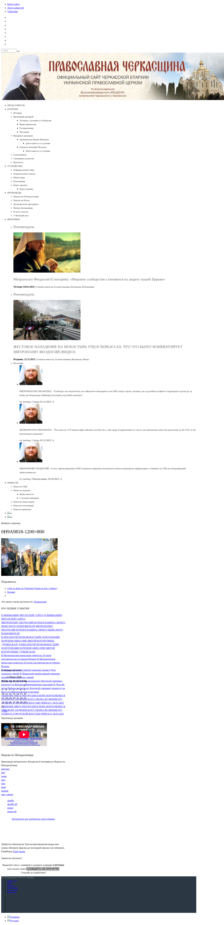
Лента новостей (15, 8)
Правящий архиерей (23, 117)
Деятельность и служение (38, 143)
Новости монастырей (23, 502)
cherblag (26, 402)
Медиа (86, 359)
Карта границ (26, 189)
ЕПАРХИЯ (12, 109)
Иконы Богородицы (23, 208)
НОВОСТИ (12, 483)
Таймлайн (12, 11)
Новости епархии (21, 490)
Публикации (88, 287)
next (3, 780)
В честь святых (20, 212)
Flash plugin (19, 851)
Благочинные (20, 155)
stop (3, 783)
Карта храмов (20, 185)
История (17, 113)
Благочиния (19, 181)
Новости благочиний (23, 506)
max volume (7, 794)
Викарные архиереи (23, 136)
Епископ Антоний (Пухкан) (33, 147)
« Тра (4, 711)
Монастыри (19, 177)
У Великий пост (21, 215)
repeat (10, 808)
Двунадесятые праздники (25, 204)
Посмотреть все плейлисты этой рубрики (33, 819)
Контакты (18, 162)
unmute (4, 791)
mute (3, 787)
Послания (24, 132)
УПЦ (9, 884)
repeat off (11, 811)
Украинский (40, 601)
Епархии (11, 886)
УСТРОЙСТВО (14, 166)
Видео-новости (27, 494)
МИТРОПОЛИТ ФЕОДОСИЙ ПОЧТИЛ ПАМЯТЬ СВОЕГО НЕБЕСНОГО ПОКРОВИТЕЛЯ (32, 630)
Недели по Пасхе (21, 200)
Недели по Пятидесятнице (26, 196)
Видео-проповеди (28, 124)
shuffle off (12, 804)
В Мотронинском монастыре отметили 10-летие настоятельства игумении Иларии (30, 663)
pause (4, 776)
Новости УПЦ (20, 487)
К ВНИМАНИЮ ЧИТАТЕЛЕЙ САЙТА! (22, 615)
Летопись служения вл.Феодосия (35, 120)
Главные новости (44, 287)
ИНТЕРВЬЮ (13, 219)
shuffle (10, 800)
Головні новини (61, 287)
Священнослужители (23, 158)
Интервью (76, 287)
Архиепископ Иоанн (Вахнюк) (34, 139)
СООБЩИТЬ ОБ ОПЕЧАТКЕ (43, 869)
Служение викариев (29, 498)
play (3, 772)
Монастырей (12, 888)
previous (5, 769)
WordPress (30, 877)
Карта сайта (13, 4)
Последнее (18, 363)
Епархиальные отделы (24, 174)
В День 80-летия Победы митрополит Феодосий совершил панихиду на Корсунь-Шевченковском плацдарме (33, 688)
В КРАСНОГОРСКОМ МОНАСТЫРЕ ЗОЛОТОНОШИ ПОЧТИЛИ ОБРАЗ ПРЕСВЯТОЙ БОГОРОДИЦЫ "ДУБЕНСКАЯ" (30, 641)
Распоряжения (27, 128)
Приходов (11, 892)
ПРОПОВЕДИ (14, 193)
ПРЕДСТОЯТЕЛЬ (16, 105)
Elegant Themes (12, 877)
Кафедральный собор (23, 170)
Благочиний (12, 890)
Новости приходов (22, 509)
